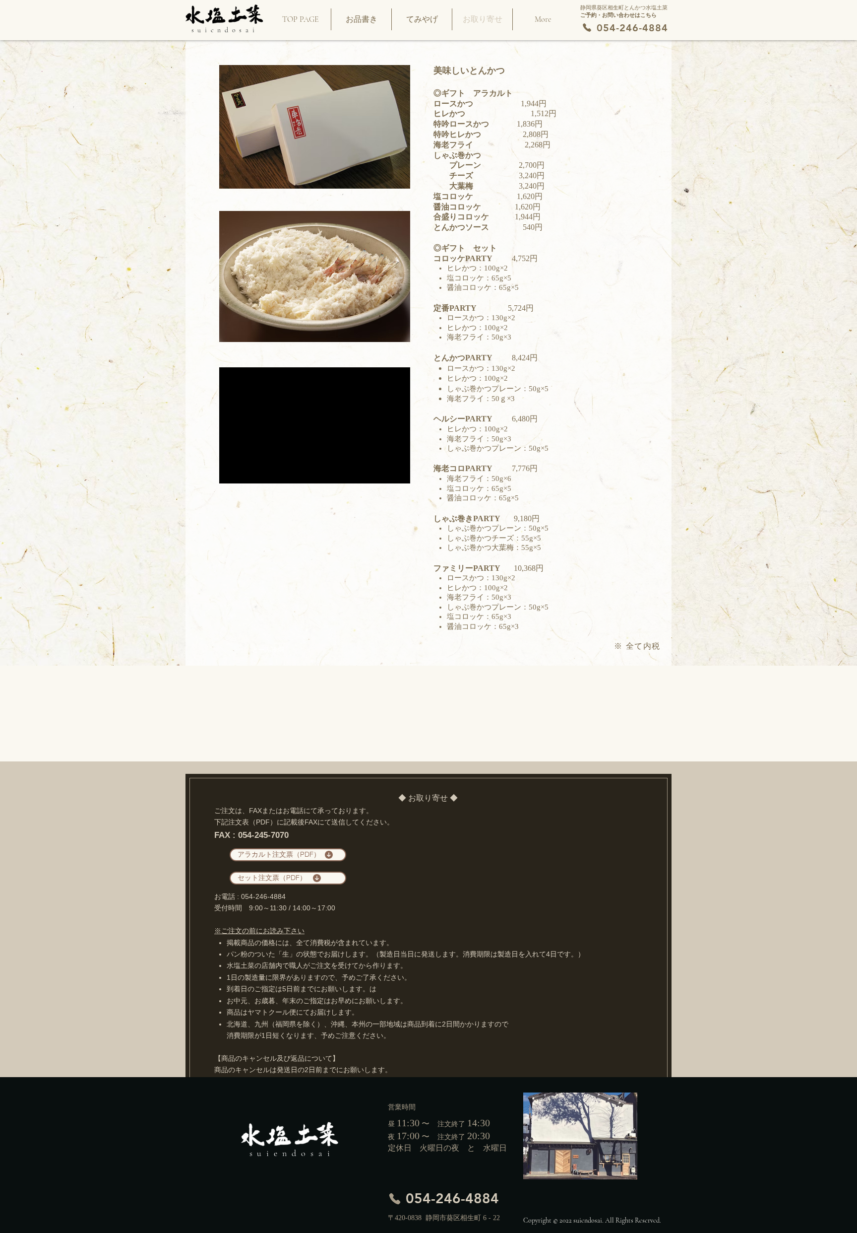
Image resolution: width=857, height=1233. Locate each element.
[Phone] (587, 27)
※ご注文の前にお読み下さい (259, 931)
